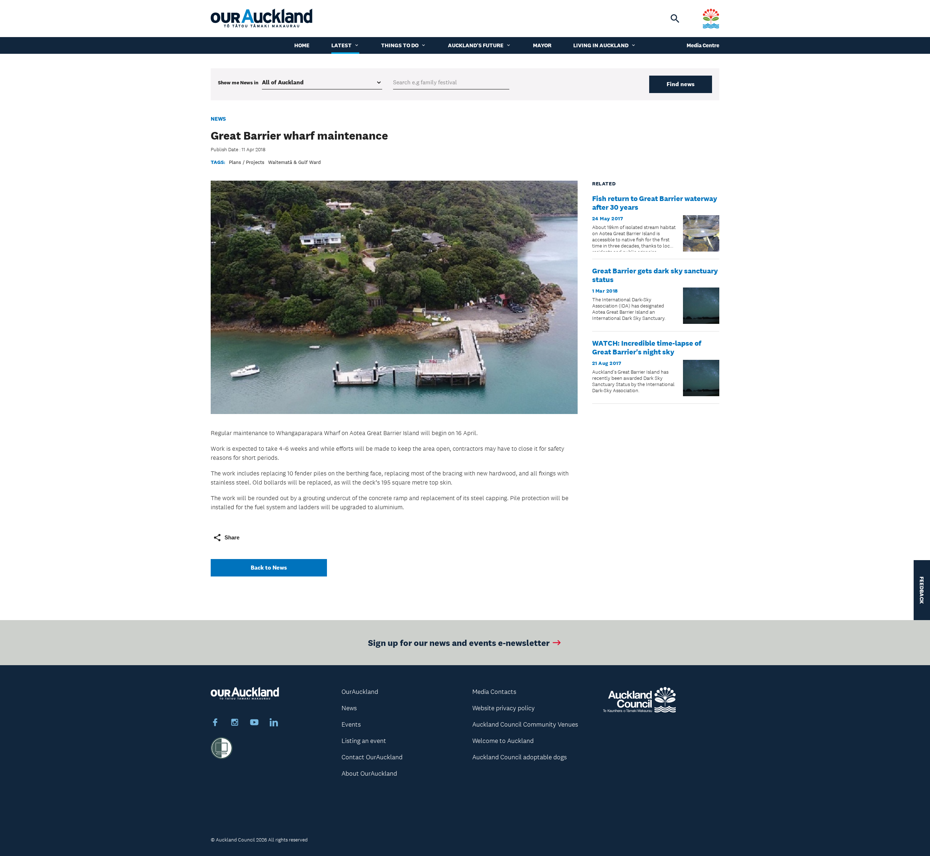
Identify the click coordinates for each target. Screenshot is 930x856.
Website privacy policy (503, 708)
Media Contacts (494, 692)
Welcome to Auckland (503, 741)
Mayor (542, 45)
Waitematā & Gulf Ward (294, 162)
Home (302, 45)
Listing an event (363, 741)
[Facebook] (215, 723)
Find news (681, 84)
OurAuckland (359, 692)
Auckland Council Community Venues (525, 724)
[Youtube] (254, 723)
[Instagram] (234, 723)
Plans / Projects (246, 162)
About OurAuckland (369, 773)
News (218, 118)
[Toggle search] (675, 18)
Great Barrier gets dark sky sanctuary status (655, 275)
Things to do (399, 45)
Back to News (269, 567)
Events (351, 724)
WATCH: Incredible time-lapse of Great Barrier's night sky (646, 347)
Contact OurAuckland (372, 757)
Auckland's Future (476, 45)
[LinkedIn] (274, 723)
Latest (341, 45)
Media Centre (703, 45)
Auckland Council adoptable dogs (519, 757)
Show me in (238, 82)
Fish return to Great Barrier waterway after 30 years (654, 203)
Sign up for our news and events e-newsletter (459, 642)
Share (232, 537)
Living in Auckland (600, 45)
